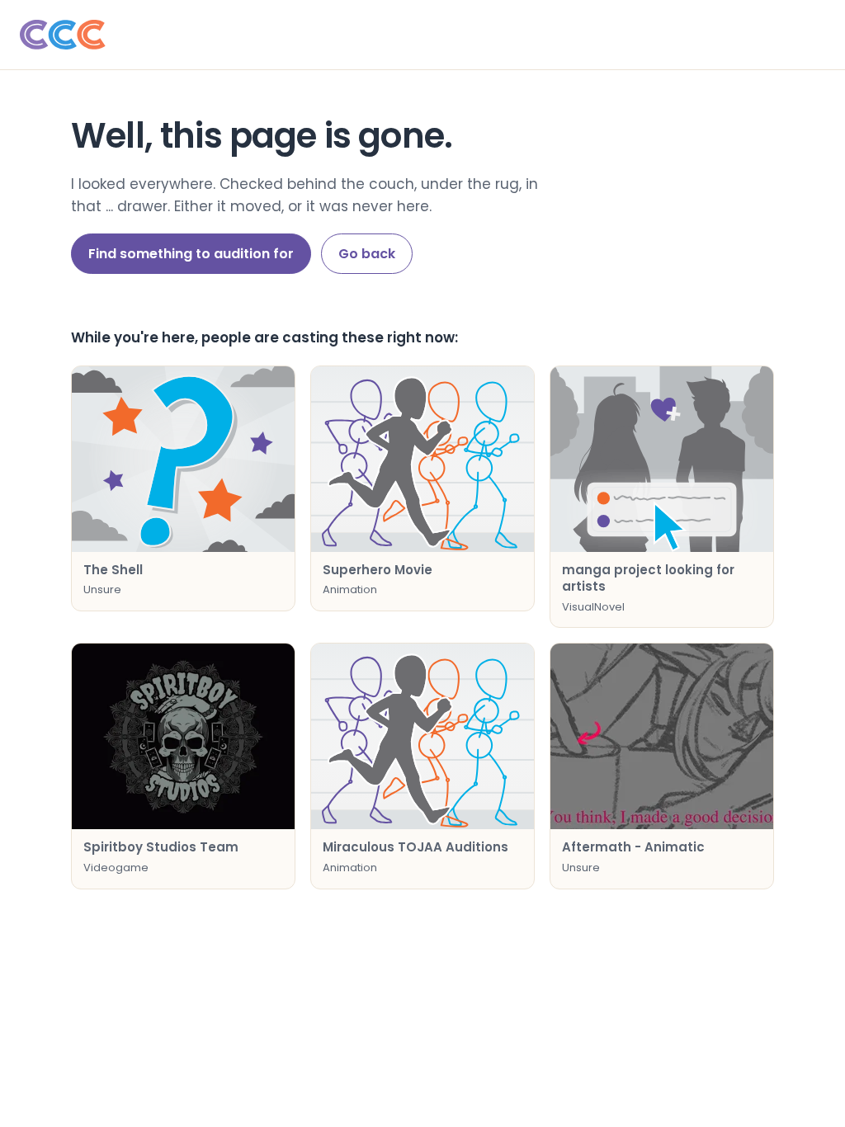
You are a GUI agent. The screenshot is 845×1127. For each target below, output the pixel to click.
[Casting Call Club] (422, 35)
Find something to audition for (191, 253)
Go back (366, 253)
